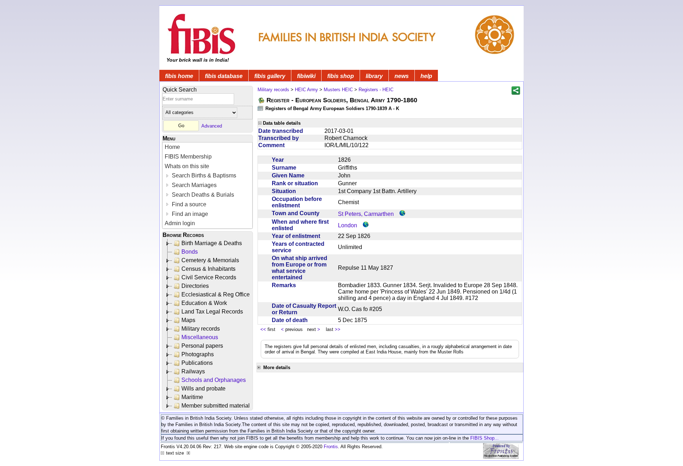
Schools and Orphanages (213, 380)
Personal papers (202, 346)
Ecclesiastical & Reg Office (215, 294)
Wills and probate (203, 388)
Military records (200, 329)
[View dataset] (261, 108)
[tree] (208, 324)
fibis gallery (269, 76)
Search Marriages (193, 185)
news (402, 76)
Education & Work (204, 303)
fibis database (224, 76)
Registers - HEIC (376, 89)
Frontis (331, 446)
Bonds (189, 252)
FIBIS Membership (188, 157)
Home (172, 147)
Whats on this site (187, 166)
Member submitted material (215, 406)
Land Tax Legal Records (212, 312)
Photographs (197, 354)
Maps (188, 320)
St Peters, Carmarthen (366, 214)
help (426, 76)
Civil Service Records (208, 277)
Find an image (189, 214)
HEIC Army (306, 89)
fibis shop (340, 76)
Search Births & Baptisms (203, 175)
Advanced (211, 125)
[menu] (207, 185)
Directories (195, 286)
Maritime (192, 397)
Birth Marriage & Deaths (211, 243)
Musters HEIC (338, 89)
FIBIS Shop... (484, 438)
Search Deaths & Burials (202, 195)
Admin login (180, 223)
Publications (197, 363)
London (347, 225)
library (374, 76)
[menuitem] (207, 147)
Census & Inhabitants (208, 269)
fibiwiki (306, 76)
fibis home (179, 76)
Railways (193, 371)
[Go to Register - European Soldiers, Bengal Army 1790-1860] (262, 100)
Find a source (188, 204)
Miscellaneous (199, 337)
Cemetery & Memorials (210, 260)
